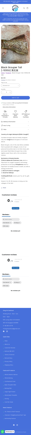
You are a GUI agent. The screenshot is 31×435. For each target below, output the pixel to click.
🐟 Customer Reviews (9, 348)
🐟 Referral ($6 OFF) (8, 351)
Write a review (15, 208)
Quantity (3, 89)
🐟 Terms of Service (8, 354)
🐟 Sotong (6, 398)
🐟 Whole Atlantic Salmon (10, 374)
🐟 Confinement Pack (9, 381)
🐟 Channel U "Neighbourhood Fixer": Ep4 (14, 415)
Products (8, 73)
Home (3, 73)
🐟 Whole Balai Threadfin (10, 395)
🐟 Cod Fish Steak (8, 402)
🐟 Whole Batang (8, 378)
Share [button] (4, 188)
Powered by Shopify (21, 432)
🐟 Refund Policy (7, 358)
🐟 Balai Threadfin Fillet (9, 385)
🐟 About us (6, 344)
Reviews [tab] (6, 214)
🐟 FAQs (5, 341)
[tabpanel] (15, 232)
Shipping (3, 80)
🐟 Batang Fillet (7, 388)
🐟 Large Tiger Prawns (9, 391)
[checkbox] (6, 226)
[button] (3, 8)
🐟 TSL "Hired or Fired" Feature (11, 411)
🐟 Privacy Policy (7, 361)
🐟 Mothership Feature (9, 418)
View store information (9, 107)
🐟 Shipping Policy (8, 365)
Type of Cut (4, 82)
